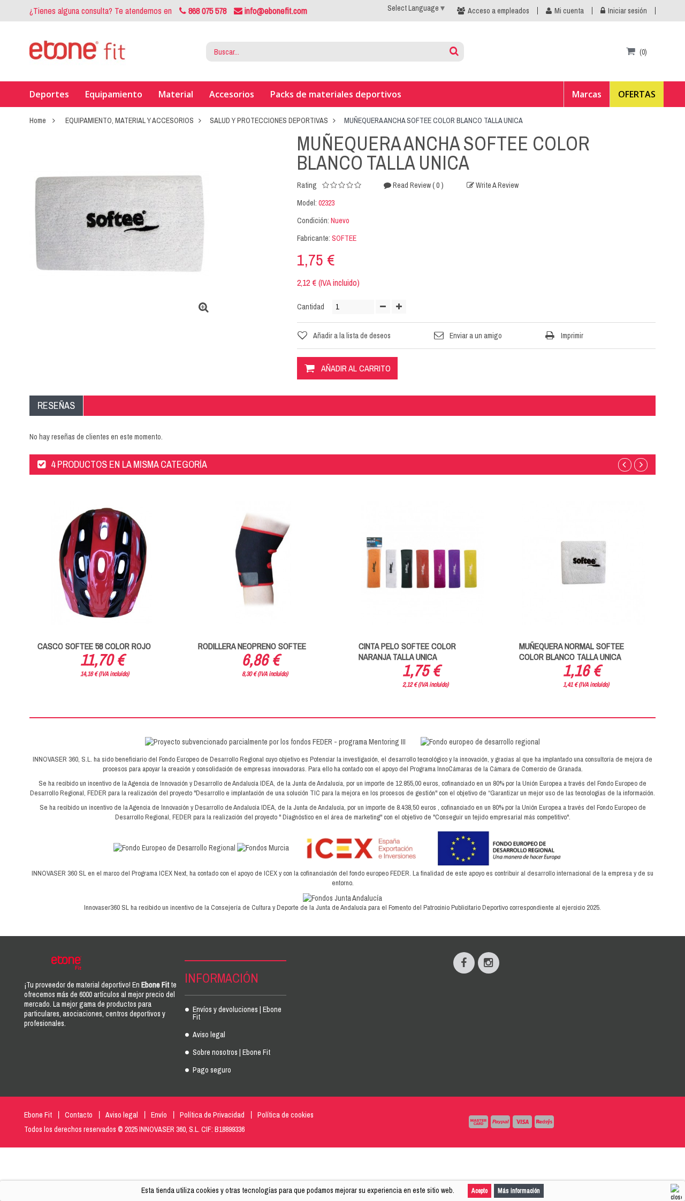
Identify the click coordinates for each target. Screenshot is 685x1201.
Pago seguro (212, 1070)
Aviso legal (209, 1035)
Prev (624, 465)
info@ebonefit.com (274, 11)
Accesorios (231, 94)
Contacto (79, 1115)
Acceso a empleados (498, 10)
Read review (417, 185)
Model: (307, 203)
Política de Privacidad (212, 1115)
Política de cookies (285, 1115)
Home (37, 120)
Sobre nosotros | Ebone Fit (231, 1052)
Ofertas (637, 94)
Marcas (587, 94)
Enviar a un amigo (476, 335)
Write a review (496, 185)
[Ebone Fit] (77, 52)
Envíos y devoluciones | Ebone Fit (237, 1014)
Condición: (313, 220)
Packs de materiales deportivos (335, 94)
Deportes (49, 94)
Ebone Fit (38, 1115)
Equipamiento (113, 94)
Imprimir (572, 335)
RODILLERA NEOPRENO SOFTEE (252, 646)
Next (641, 465)
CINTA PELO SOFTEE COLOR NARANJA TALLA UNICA (407, 651)
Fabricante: (313, 238)
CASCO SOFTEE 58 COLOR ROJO (94, 646)
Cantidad (310, 306)
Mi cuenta (569, 10)
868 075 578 (207, 11)
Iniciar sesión (627, 10)
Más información (519, 1191)
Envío (159, 1115)
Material (175, 94)
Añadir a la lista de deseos (352, 335)
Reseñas (56, 405)
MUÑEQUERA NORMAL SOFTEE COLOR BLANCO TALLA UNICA (571, 651)
